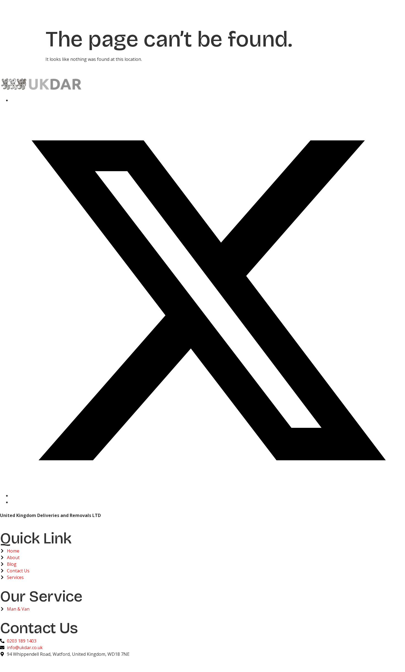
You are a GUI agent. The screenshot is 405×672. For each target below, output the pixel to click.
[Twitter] (208, 496)
